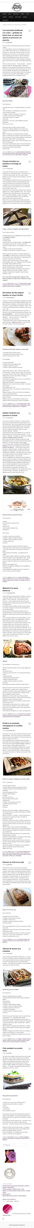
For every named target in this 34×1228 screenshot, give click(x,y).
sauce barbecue (20, 715)
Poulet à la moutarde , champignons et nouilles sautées (12, 725)
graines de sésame (23, 939)
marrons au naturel (18, 578)
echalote (18, 853)
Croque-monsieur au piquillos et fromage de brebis (12, 163)
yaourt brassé (25, 1138)
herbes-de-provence (24, 853)
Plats (27, 13)
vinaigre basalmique (15, 1041)
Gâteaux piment (6, 1194)
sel (19, 580)
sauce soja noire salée (18, 940)
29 (29, 862)
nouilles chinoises (27, 854)
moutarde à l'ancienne (10, 153)
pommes (24, 1040)
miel (4, 153)
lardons (10, 854)
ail (18, 714)
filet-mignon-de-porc (22, 403)
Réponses (25, 154)
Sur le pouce (16, 13)
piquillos (4, 286)
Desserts (25, 17)
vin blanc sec (12, 855)
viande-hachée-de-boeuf (8, 716)
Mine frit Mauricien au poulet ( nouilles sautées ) (14, 1195)
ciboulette (25, 1039)
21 (29, 161)
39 (29, 949)
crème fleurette (24, 577)
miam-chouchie (10, 1201)
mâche (21, 1137)
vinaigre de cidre (24, 580)
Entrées (22, 13)
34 (29, 413)
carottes (20, 851)
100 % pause (18, 17)
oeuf (9, 1138)
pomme (16, 580)
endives (4, 578)
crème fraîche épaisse (10, 853)
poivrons (29, 153)
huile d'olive (28, 152)
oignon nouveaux (19, 153)
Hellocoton (16, 1201)
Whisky (19, 154)
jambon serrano (10, 284)
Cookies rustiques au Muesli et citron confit (13, 1189)
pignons (9, 580)
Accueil (4, 13)
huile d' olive (22, 714)
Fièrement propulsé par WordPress (17, 1225)
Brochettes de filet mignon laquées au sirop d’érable (13, 293)
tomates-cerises (10, 286)
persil (14, 715)
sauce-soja (14, 154)
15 (29, 293)
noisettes (19, 1040)
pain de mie (27, 284)
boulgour (20, 1039)
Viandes (4, 17)
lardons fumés (10, 578)
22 (29, 723)
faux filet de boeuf (21, 152)
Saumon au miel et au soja (13, 862)
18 (29, 31)
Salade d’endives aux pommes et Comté (11, 414)
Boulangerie (5, 20)
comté (19, 577)
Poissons (11, 17)
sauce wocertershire (7, 154)
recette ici (17, 235)
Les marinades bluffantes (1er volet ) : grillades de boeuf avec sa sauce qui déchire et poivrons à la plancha (13, 35)
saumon (25, 940)
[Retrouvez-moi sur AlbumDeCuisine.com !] (3, 1219)
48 (29, 588)
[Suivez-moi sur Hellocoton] (9, 1199)
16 (29, 1048)
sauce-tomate (27, 715)
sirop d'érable (23, 405)
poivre (25, 153)
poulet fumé (18, 1138)
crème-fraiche (23, 283)
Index (9, 13)
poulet (7, 855)
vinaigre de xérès (16, 406)
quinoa (27, 1040)
